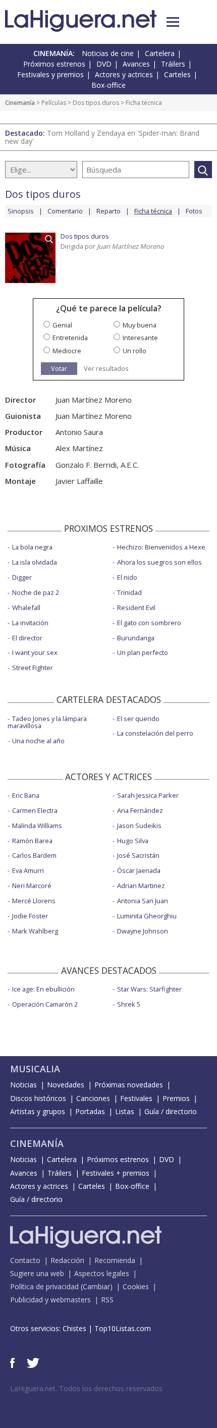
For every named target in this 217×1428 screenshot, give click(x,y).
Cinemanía (20, 102)
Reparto (108, 210)
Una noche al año (38, 740)
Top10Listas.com (122, 1328)
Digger (22, 577)
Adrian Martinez (141, 885)
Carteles (177, 74)
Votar (59, 368)
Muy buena (139, 325)
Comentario (65, 210)
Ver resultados (106, 368)
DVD (104, 64)
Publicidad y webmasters (50, 1299)
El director (27, 637)
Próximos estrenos (54, 64)
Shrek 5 (128, 1004)
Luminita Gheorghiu (147, 915)
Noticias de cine (108, 53)
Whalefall (26, 607)
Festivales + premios (115, 1173)
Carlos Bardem (34, 855)
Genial (62, 325)
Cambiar (96, 1286)
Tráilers (173, 64)
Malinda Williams (37, 825)
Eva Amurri (28, 870)
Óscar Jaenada (138, 870)
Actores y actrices (124, 74)
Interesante (140, 338)
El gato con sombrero (149, 622)
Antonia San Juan (142, 900)
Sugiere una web (37, 1273)
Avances (136, 64)
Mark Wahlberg (35, 931)
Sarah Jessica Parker (148, 795)
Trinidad (129, 592)
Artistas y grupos (37, 1111)
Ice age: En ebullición (43, 989)
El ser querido (138, 718)
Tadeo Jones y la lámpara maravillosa (47, 722)
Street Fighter (32, 667)
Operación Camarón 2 (45, 1004)
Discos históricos (38, 1098)
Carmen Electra (35, 810)
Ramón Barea (32, 840)
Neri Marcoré (31, 885)
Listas (124, 1111)
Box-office (108, 85)
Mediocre (66, 351)
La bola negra (32, 547)
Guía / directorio (170, 1111)
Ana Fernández (140, 810)
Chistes (74, 1328)
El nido (127, 577)
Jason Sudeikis (139, 825)
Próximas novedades (128, 1084)
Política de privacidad (44, 1286)
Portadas (90, 1111)
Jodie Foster (30, 915)
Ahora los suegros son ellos (159, 562)
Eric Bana (25, 795)
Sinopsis (21, 210)
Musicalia (35, 1069)
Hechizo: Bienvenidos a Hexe (161, 547)
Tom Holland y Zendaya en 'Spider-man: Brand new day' (102, 137)
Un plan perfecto (142, 652)
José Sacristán (138, 855)
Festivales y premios (50, 74)
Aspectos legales (101, 1273)
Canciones (93, 1098)
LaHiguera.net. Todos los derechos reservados (86, 1388)
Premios (176, 1098)
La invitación (30, 622)
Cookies (136, 1286)
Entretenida (70, 338)
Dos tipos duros (96, 102)
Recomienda (114, 1260)
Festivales (136, 1098)
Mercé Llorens (34, 900)
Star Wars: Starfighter (149, 989)
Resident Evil (136, 607)
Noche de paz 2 (35, 592)
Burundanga (135, 637)
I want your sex (35, 652)
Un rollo (134, 351)
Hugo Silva (132, 840)
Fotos (194, 210)
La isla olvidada (34, 562)
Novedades (65, 1084)
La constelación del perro (155, 733)
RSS (107, 1299)
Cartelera (160, 53)
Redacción (67, 1260)
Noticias (23, 1084)
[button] (173, 22)
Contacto (25, 1260)
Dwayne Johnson (142, 931)
